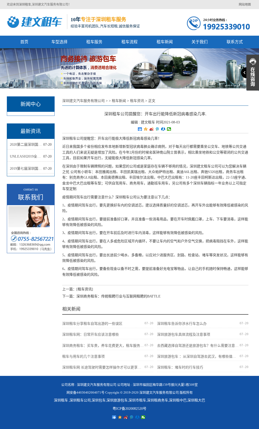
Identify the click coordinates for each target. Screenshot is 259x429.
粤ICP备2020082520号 (129, 409)
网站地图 (245, 4)
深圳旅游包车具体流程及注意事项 (183, 334)
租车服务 (94, 42)
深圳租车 (25, 4)
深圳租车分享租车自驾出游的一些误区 (92, 324)
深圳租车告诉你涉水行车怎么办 (182, 324)
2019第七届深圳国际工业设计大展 (26, 168)
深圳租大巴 (196, 400)
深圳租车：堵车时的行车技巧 (180, 367)
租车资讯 (137, 101)
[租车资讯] (84, 289)
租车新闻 (165, 42)
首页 (24, 42)
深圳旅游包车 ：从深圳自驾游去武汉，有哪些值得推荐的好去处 (198, 356)
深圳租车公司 (80, 400)
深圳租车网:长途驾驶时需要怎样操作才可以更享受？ (103, 367)
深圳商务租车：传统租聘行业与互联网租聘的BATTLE (118, 296)
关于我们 (199, 42)
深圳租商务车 (157, 400)
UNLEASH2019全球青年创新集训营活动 (26, 156)
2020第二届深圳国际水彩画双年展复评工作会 (26, 144)
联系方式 (235, 42)
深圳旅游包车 (117, 400)
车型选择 (59, 42)
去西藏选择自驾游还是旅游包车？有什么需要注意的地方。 (198, 346)
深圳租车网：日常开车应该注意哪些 (90, 334)
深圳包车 (99, 400)
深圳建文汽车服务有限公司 (83, 101)
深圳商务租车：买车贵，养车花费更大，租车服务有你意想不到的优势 (103, 346)
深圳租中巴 (178, 400)
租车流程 (129, 42)
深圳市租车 (137, 400)
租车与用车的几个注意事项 (83, 356)
